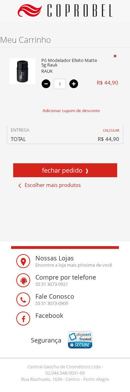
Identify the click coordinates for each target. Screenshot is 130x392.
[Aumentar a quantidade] (73, 83)
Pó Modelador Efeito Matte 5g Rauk (69, 63)
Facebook (49, 315)
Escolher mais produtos (53, 184)
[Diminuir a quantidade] (46, 83)
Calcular (111, 130)
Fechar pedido (62, 170)
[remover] (115, 56)
